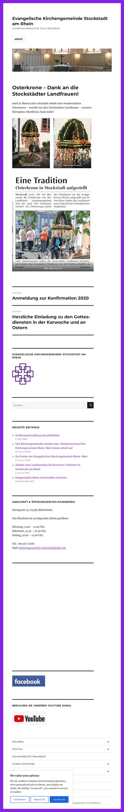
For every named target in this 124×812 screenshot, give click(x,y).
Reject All (39, 799)
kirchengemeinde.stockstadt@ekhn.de (42, 547)
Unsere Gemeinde (23, 763)
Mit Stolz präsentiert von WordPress (83, 803)
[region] (39, 788)
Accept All (59, 799)
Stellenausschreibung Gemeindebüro (37, 435)
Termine (17, 749)
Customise (20, 799)
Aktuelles (18, 741)
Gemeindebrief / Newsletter (29, 756)
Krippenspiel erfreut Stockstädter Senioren (41, 477)
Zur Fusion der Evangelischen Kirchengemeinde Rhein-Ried (51, 456)
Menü (19, 39)
